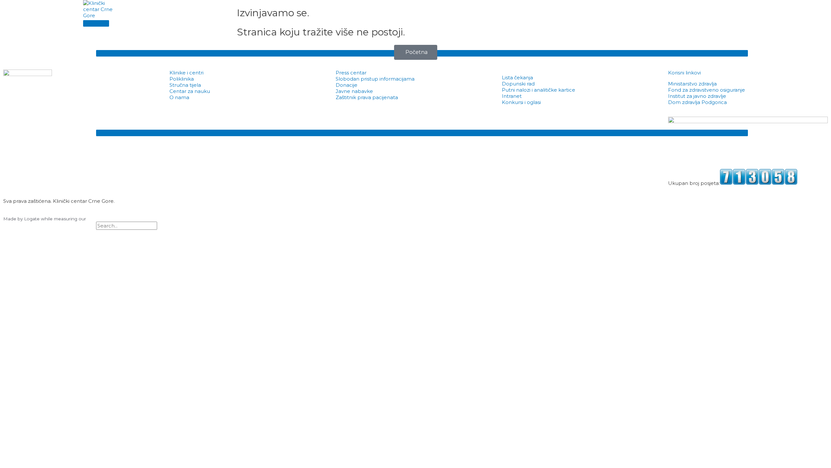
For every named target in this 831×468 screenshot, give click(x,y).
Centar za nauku (189, 91)
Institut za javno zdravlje (697, 96)
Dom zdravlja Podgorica (697, 102)
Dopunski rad (518, 84)
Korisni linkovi (684, 73)
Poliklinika (181, 79)
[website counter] (759, 183)
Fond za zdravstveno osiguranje (706, 90)
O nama (179, 97)
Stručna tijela (185, 85)
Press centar (351, 73)
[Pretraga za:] (126, 226)
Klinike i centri (186, 73)
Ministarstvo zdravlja (692, 84)
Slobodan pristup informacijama (375, 79)
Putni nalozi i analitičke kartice (538, 90)
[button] (98, 233)
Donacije (346, 85)
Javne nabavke (354, 91)
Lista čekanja (517, 77)
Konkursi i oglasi (521, 102)
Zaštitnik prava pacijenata (367, 97)
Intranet (512, 96)
